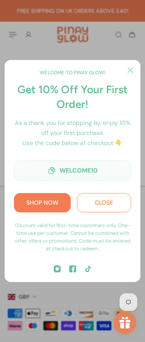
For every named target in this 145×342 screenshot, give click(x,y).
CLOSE (104, 203)
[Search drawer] (118, 34)
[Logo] (72, 35)
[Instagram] (57, 269)
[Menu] (14, 34)
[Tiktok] (88, 269)
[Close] (130, 70)
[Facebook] (73, 269)
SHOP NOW (42, 203)
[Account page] (28, 34)
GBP (24, 296)
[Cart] (132, 34)
